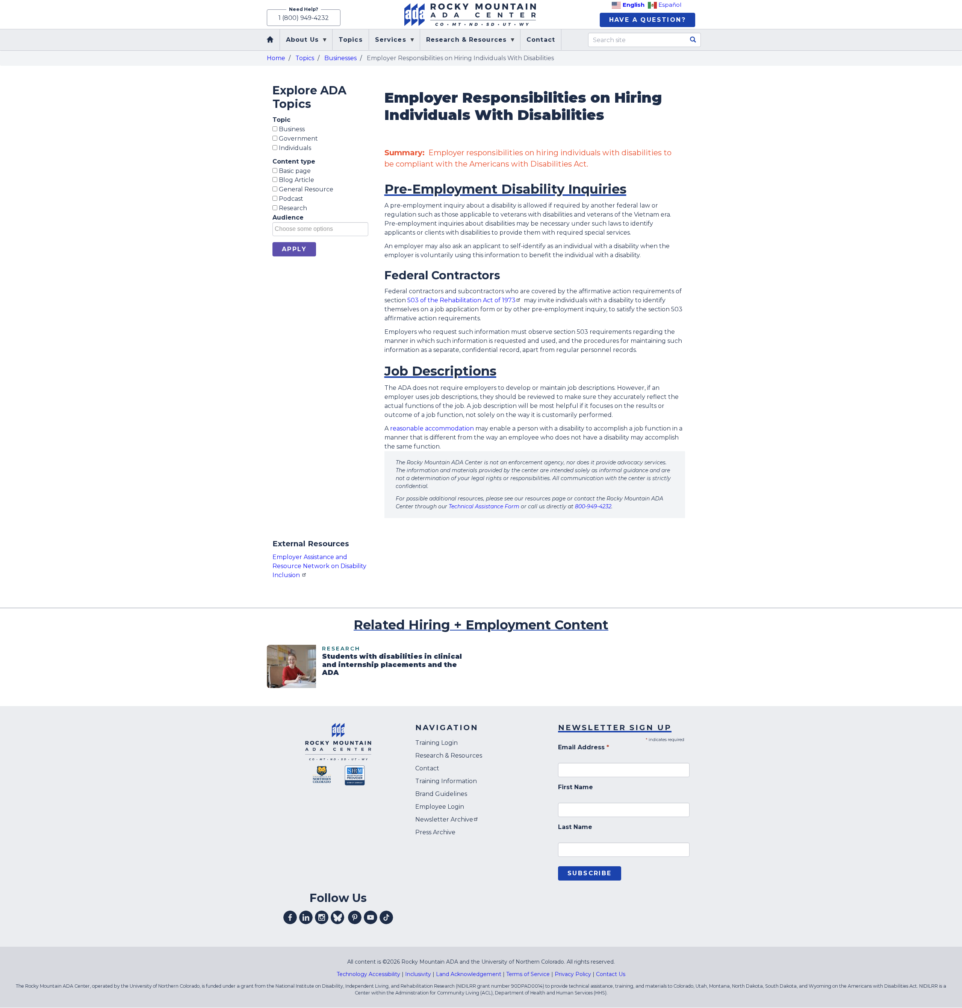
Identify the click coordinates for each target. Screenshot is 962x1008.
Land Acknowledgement (468, 974)
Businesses (340, 58)
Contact (427, 768)
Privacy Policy (573, 974)
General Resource (305, 189)
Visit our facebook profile (290, 917)
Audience (288, 217)
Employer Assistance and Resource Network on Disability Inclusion (319, 566)
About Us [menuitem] (299, 43)
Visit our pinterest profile (355, 917)
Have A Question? (647, 19)
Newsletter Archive (444, 819)
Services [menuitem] (387, 43)
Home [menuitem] (270, 39)
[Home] (470, 14)
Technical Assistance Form (484, 506)
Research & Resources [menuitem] (463, 43)
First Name (575, 787)
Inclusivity (418, 974)
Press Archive (435, 832)
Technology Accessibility (368, 974)
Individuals (294, 148)
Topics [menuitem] (351, 39)
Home (276, 58)
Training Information (446, 781)
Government (297, 138)
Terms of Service (528, 974)
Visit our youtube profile (370, 917)
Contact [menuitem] (540, 39)
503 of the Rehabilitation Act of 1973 (461, 300)
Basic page (294, 170)
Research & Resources (448, 755)
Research (292, 208)
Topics (304, 58)
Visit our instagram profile (321, 917)
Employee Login (439, 806)
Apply (294, 249)
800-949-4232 (593, 506)
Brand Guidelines (441, 793)
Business (291, 129)
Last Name (575, 827)
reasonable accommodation (432, 428)
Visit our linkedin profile (306, 917)
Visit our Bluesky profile (337, 917)
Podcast (290, 198)
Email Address (583, 747)
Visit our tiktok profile (386, 917)
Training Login (436, 742)
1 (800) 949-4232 (303, 17)
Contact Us (610, 974)
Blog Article (295, 179)
